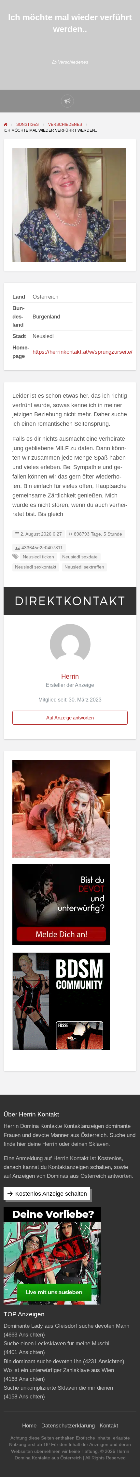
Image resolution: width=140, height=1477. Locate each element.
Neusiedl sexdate (80, 556)
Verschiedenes (73, 62)
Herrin (70, 676)
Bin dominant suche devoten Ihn (42, 1361)
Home (29, 1426)
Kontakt (109, 1426)
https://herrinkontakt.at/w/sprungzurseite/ (83, 352)
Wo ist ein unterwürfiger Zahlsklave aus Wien (59, 1370)
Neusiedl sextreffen (84, 567)
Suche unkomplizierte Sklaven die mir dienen (58, 1388)
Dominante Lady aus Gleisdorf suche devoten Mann (66, 1326)
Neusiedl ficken (38, 556)
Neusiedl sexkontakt (35, 567)
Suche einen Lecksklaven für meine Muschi (56, 1343)
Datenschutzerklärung (68, 1426)
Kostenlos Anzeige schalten (51, 1193)
